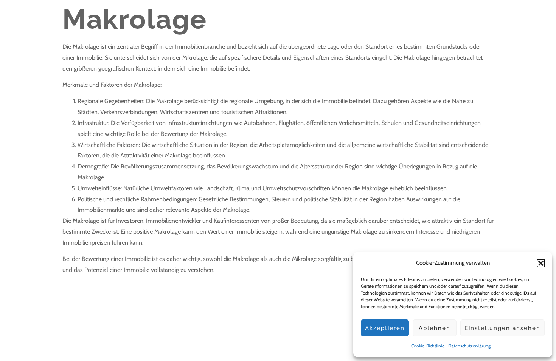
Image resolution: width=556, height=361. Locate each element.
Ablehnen (434, 328)
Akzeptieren (385, 328)
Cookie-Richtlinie (427, 346)
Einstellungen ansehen (502, 328)
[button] (541, 263)
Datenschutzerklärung (469, 346)
